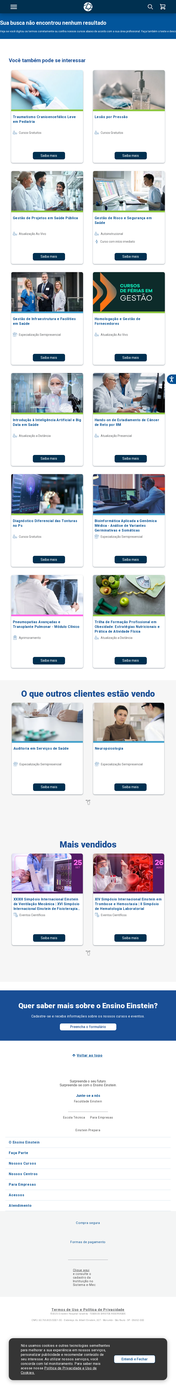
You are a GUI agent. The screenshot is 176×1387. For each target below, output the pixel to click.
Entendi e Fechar (134, 1359)
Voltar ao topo (89, 1055)
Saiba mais (49, 156)
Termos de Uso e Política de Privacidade (88, 1310)
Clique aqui (81, 1270)
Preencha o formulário (88, 1027)
